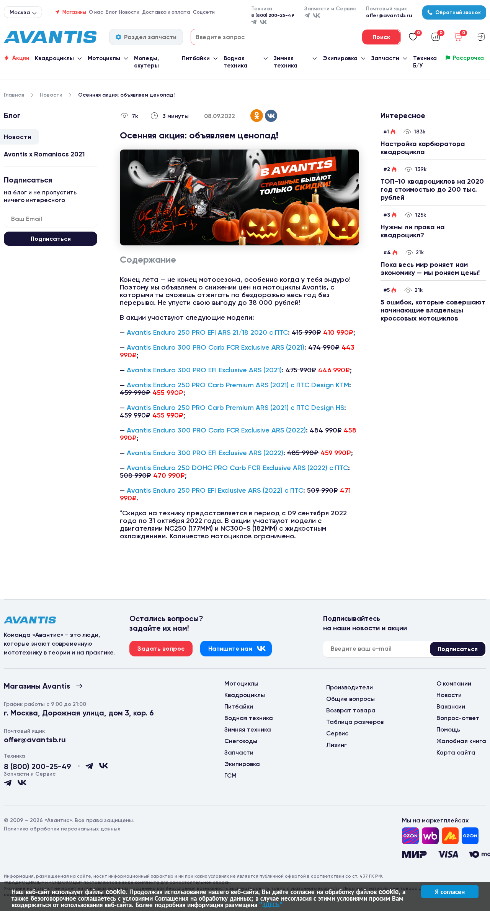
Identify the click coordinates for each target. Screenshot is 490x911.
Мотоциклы (104, 58)
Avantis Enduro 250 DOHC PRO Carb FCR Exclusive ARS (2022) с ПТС (237, 468)
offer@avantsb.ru (389, 15)
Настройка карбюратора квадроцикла (423, 148)
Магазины (74, 12)
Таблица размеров (355, 721)
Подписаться (51, 238)
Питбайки (196, 58)
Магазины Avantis (37, 686)
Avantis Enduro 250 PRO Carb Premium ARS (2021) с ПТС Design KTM (238, 385)
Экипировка (340, 58)
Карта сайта (455, 752)
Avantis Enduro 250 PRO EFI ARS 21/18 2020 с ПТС (207, 332)
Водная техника (235, 62)
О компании (453, 683)
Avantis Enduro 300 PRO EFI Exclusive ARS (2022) (205, 453)
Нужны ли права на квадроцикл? (412, 231)
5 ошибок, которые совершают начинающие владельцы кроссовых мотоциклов (433, 310)
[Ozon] (410, 835)
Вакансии (450, 706)
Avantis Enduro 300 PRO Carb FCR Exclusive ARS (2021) (215, 347)
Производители (349, 687)
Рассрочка (468, 57)
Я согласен (450, 891)
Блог (111, 12)
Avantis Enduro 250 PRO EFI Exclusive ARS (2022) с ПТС (215, 490)
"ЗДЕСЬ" (271, 904)
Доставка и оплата (166, 12)
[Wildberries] (430, 835)
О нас (96, 12)
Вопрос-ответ (457, 718)
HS (340, 407)
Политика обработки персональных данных (62, 828)
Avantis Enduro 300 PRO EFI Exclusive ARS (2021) (204, 370)
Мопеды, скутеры (146, 62)
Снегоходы (240, 741)
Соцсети (204, 12)
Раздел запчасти (150, 37)
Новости (129, 12)
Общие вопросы (350, 698)
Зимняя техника (285, 62)
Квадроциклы (54, 58)
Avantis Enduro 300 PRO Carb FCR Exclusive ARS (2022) (216, 430)
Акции (20, 57)
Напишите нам (230, 648)
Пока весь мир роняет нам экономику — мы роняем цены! (430, 268)
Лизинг (336, 744)
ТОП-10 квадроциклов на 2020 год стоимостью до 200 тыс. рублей (432, 189)
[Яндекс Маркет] (450, 835)
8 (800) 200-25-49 (272, 15)
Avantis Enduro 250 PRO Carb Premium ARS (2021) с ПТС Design (231, 407)
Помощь (448, 729)
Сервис (337, 733)
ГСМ (230, 775)
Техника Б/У (425, 62)
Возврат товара (351, 710)
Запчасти (385, 58)
